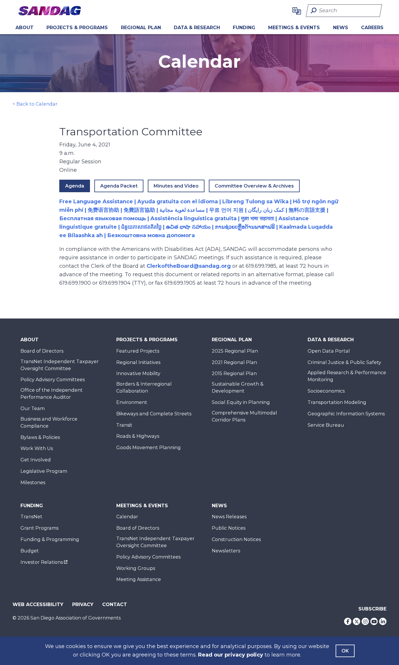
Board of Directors (41, 351)
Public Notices (228, 528)
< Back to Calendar (35, 104)
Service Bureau (326, 425)
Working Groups (135, 568)
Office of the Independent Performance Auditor (51, 393)
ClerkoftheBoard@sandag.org (189, 266)
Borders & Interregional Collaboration (144, 387)
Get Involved (35, 460)
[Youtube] (374, 621)
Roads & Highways (137, 436)
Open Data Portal (329, 351)
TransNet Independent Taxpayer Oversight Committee (59, 365)
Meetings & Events (294, 27)
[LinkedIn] (382, 621)
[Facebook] (347, 621)
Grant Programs (39, 528)
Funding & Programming (49, 539)
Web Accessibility (38, 604)
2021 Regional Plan (234, 362)
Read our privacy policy (230, 655)
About (24, 27)
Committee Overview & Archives (254, 186)
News (340, 27)
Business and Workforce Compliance (48, 422)
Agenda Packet (119, 186)
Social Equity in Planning (241, 402)
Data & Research (197, 27)
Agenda (74, 186)
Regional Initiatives (138, 362)
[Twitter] (356, 621)
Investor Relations (41, 562)
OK (345, 651)
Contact (114, 604)
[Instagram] (365, 621)
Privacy (82, 604)
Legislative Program (43, 471)
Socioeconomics (326, 391)
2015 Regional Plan (234, 373)
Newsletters (226, 551)
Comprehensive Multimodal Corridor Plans (244, 416)
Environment (131, 402)
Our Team (32, 408)
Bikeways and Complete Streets (153, 413)
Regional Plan (232, 339)
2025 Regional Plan (235, 351)
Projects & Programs (77, 27)
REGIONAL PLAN (141, 27)
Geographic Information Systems (346, 413)
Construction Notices (236, 539)
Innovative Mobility (138, 373)
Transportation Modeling (337, 402)
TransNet (31, 516)
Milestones (32, 482)
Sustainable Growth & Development (237, 387)
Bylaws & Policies (40, 437)
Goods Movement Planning (148, 447)
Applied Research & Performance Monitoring (347, 376)
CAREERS (372, 27)
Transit (124, 425)
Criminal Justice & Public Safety (344, 362)
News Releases (229, 516)
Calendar (127, 516)
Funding (244, 27)
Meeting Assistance (138, 579)
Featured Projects (137, 351)
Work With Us (36, 448)
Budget (29, 551)
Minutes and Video (176, 186)
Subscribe (372, 609)
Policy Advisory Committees (52, 379)
